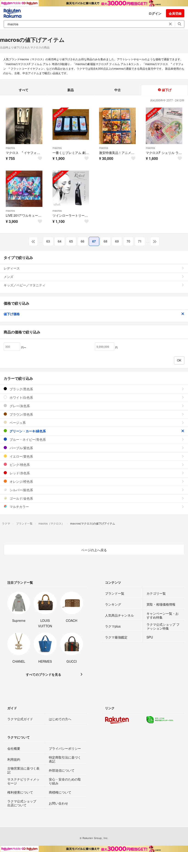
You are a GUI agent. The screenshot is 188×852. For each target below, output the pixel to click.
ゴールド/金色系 (21, 498)
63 (48, 241)
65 (71, 241)
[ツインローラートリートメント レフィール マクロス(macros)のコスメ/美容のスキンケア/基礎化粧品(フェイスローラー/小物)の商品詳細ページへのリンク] (71, 189)
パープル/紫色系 (21, 448)
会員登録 (175, 13)
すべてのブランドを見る (43, 674)
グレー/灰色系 (19, 406)
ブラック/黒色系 (21, 389)
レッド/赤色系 (19, 473)
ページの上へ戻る (94, 550)
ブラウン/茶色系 (21, 414)
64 (59, 241)
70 (128, 241)
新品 (70, 89)
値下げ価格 (12, 313)
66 (82, 241)
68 (105, 241)
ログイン (155, 13)
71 (140, 241)
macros (10, 148)
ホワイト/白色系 (21, 397)
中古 (117, 89)
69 (117, 241)
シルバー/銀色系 (21, 490)
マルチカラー (19, 506)
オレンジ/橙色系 (21, 481)
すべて (23, 89)
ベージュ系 (17, 422)
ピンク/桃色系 (19, 464)
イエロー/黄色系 (21, 456)
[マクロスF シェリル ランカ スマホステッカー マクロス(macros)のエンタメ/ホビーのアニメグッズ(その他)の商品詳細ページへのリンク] (164, 126)
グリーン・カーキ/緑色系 (27, 431)
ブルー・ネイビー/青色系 (27, 439)
